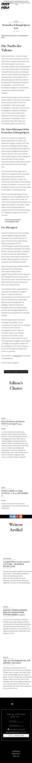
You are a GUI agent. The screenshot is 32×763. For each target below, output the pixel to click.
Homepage (16, 356)
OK (17, 4)
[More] (21, 516)
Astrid (17, 31)
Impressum (16, 751)
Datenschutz (16, 754)
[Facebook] (11, 516)
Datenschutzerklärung (8, 3)
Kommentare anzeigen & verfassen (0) (16, 372)
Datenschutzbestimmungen (12, 732)
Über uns (16, 756)
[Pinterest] (17, 516)
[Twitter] (14, 516)
